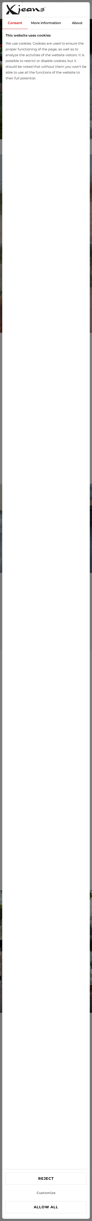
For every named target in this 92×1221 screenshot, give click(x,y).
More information (46, 23)
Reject (46, 1178)
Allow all (46, 1207)
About (77, 23)
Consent (15, 23)
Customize (46, 1193)
